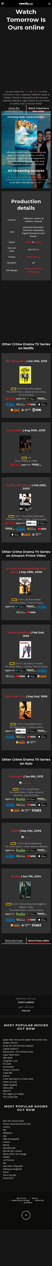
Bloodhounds (9, 1148)
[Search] (50, 3)
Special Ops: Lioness (12, 1151)
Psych (26, 1011)
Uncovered (14, 430)
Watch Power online (38, 940)
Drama (35, 91)
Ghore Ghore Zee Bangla (14, 1154)
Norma (6, 1075)
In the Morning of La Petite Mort (18, 1078)
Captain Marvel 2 (11, 1048)
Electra (6, 1145)
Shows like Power (14, 940)
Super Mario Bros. (11, 1054)
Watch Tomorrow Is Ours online (38, 110)
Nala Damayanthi (11, 1139)
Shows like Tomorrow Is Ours (13, 110)
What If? (7, 1091)
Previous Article (26, 999)
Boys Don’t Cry (15, 696)
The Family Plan (10, 1097)
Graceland (16, 776)
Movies (40, 1200)
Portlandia (26, 1002)
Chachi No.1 (8, 1178)
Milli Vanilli (7, 1057)
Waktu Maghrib (10, 1084)
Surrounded (8, 1066)
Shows (28, 1203)
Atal (4, 1136)
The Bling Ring (15, 361)
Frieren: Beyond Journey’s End (17, 1123)
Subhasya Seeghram (12, 1169)
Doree (6, 1172)
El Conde (7, 1063)
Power (15, 876)
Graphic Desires (10, 1042)
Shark (15, 830)
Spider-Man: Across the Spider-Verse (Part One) (25, 1039)
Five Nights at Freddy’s (13, 1094)
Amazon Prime (21, 1200)
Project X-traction (11, 1069)
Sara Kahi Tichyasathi (13, 1166)
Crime (27, 91)
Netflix (21, 1198)
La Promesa (8, 1160)
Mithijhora (7, 1133)
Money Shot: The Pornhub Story (18, 1051)
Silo (4, 1130)
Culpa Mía (7, 1072)
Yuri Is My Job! (9, 1175)
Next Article (26, 1007)
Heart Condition (19, 632)
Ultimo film (8, 1087)
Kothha (6, 1157)
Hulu (35, 1198)
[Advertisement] (26, 61)
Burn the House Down (13, 1120)
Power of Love (10, 1081)
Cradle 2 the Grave (18, 485)
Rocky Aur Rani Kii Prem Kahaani (18, 1045)
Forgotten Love (10, 1060)
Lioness (6, 1126)
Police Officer (33, 256)
